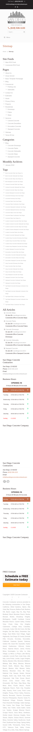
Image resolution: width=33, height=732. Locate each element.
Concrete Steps (13, 154)
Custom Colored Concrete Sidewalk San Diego (17, 224)
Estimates (8, 95)
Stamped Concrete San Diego (12, 283)
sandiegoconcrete (19, 315)
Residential (9, 107)
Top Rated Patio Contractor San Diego (14, 296)
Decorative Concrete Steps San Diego (14, 257)
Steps (9, 115)
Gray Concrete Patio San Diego (13, 266)
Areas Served (9, 76)
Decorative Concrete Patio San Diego (14, 252)
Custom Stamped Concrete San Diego (14, 249)
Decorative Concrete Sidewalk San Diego (15, 255)
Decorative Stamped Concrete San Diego (15, 260)
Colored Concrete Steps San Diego (14, 190)
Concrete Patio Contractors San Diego (14, 204)
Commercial (9, 84)
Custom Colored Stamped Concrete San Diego (17, 229)
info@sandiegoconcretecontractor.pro (16, 4)
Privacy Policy (10, 101)
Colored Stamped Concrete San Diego (15, 193)
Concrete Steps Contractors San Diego (15, 215)
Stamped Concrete (14, 129)
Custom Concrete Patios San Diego (14, 232)
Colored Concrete (13, 120)
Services (8, 118)
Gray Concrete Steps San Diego (13, 272)
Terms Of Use (9, 135)
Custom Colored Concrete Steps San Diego (16, 226)
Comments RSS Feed (12, 65)
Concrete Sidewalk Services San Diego (15, 209)
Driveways (11, 109)
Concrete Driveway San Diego (13, 198)
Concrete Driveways (14, 145)
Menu (8, 37)
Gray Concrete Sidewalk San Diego (14, 269)
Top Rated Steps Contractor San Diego (15, 304)
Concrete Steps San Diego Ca (12, 218)
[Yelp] (17, 7)
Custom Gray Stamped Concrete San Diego (16, 246)
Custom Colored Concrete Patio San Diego (16, 221)
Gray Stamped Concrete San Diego (14, 274)
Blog (6, 81)
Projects (8, 104)
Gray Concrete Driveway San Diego (14, 263)
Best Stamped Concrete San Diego (14, 181)
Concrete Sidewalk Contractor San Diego (15, 207)
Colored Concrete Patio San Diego (14, 184)
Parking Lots (12, 87)
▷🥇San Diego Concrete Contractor (16, 16)
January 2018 (9, 165)
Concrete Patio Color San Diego (13, 201)
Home (4, 51)
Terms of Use (7, 599)
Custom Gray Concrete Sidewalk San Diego (16, 243)
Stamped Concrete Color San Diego (14, 277)
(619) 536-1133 (19, 1)
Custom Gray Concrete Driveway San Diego (16, 238)
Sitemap (8, 132)
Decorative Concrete (14, 126)
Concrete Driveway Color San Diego (14, 195)
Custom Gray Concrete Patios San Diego (15, 240)
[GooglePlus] (4, 482)
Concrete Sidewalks (14, 151)
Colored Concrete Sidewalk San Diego (15, 187)
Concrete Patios (13, 148)
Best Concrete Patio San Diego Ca (14, 173)
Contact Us (9, 93)
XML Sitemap (16, 599)
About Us (8, 73)
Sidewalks (11, 89)
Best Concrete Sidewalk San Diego (14, 176)
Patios (10, 112)
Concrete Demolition (14, 123)
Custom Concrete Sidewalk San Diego (15, 235)
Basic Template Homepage (14, 78)
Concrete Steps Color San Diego (13, 212)
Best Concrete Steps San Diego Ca (14, 178)
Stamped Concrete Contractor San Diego (15, 280)
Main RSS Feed (10, 62)
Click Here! (16, 585)
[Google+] (15, 7)
